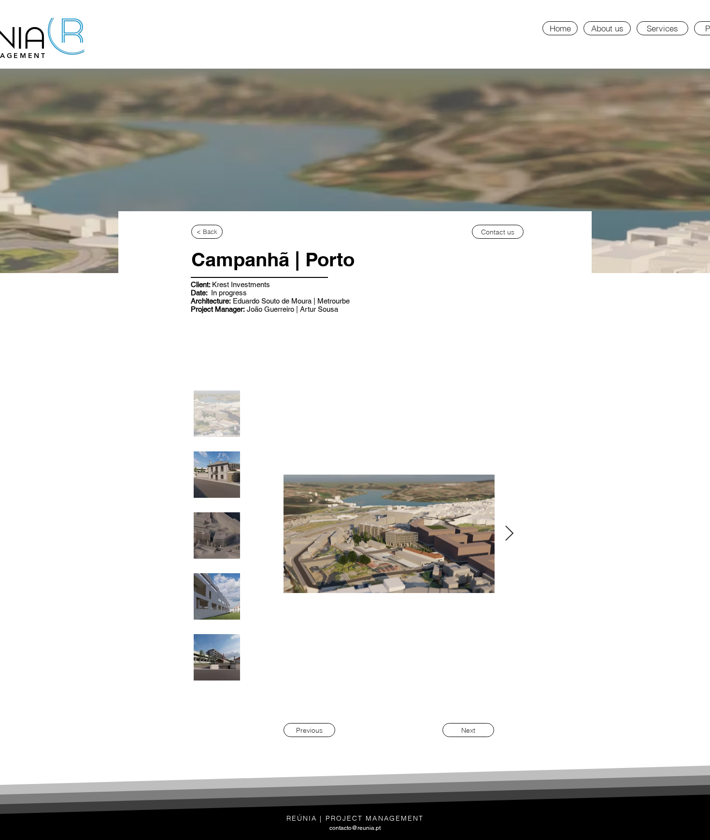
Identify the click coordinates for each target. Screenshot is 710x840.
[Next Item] (509, 534)
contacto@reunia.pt (355, 828)
